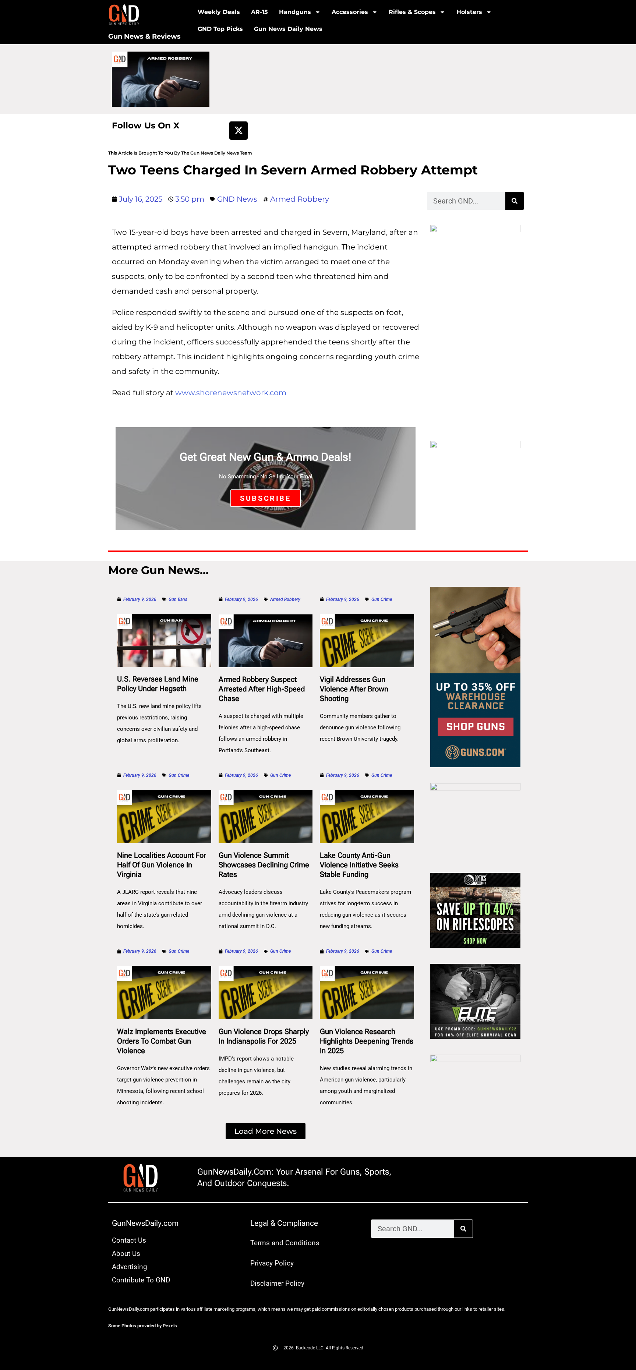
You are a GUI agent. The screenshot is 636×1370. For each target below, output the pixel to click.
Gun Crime (381, 599)
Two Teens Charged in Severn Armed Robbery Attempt (293, 170)
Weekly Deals (219, 11)
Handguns (295, 11)
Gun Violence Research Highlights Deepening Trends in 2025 (366, 1041)
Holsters (469, 11)
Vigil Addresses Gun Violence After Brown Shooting (354, 689)
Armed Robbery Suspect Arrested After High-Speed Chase (262, 689)
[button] (265, 1131)
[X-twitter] (238, 130)
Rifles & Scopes (412, 11)
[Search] (514, 201)
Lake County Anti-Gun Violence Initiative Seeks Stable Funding (359, 865)
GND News (237, 199)
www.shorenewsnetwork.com (230, 392)
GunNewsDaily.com (145, 1223)
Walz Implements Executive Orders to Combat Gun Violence (161, 1041)
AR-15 (259, 11)
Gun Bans (178, 599)
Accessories (350, 11)
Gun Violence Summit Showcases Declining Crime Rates (264, 865)
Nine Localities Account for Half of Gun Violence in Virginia (161, 865)
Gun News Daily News (288, 28)
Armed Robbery (299, 199)
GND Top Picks (220, 28)
